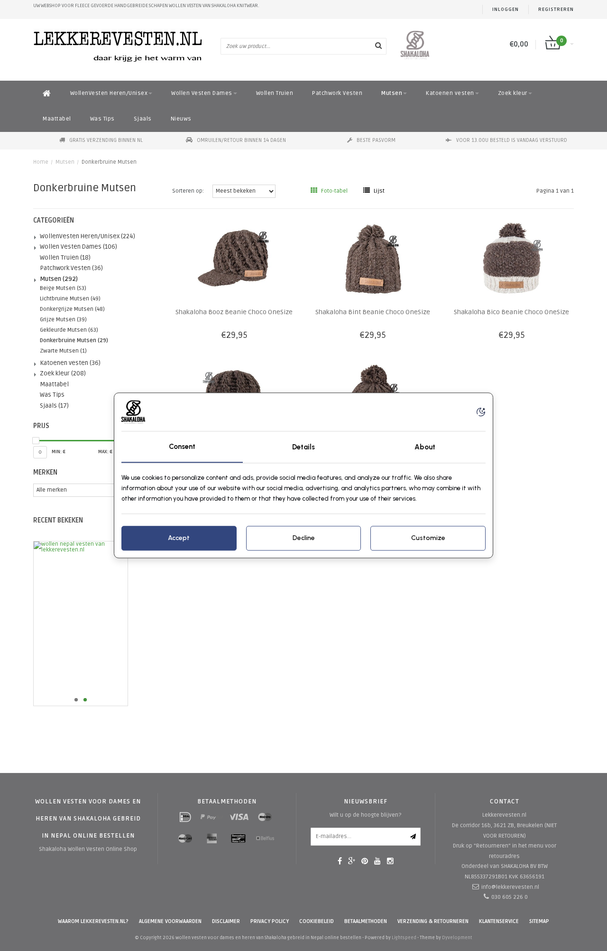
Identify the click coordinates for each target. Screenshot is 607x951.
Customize (428, 538)
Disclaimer (226, 921)
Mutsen (391, 93)
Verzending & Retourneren (433, 921)
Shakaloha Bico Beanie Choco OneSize (511, 312)
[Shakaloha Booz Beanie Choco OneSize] (234, 258)
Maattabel (57, 118)
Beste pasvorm (376, 140)
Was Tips (102, 118)
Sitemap (539, 921)
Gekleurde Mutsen (69, 330)
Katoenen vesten (450, 93)
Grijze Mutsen (63, 319)
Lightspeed (404, 938)
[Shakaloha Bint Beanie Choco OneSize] (373, 258)
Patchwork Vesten (337, 93)
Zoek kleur (512, 93)
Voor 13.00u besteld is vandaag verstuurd (511, 140)
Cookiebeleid (316, 921)
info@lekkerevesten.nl (510, 887)
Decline (304, 538)
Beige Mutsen (63, 288)
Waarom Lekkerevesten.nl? (93, 921)
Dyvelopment (457, 938)
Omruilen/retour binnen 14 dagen (241, 140)
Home (40, 162)
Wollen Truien (275, 93)
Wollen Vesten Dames (201, 93)
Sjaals (143, 118)
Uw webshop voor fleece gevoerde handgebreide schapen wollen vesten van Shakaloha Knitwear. (146, 6)
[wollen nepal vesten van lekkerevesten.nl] (95, 624)
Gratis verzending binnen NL (106, 140)
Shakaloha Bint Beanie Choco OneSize (372, 312)
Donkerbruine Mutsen (109, 162)
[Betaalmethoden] (185, 817)
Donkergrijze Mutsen (72, 309)
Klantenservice (499, 921)
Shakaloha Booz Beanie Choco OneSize (234, 312)
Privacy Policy (269, 921)
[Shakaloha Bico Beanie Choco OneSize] (511, 258)
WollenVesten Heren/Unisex (109, 93)
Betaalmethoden (365, 921)
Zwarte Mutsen (63, 350)
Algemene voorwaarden (170, 921)
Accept (179, 538)
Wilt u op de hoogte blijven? (365, 815)
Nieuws (181, 118)
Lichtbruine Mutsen (70, 298)
